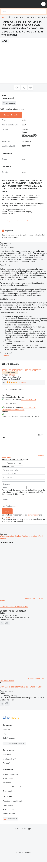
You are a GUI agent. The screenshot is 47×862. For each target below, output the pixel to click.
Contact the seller (11, 115)
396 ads (12, 375)
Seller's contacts (9, 738)
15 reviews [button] (22, 382)
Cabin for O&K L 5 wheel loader (14, 606)
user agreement (8, 517)
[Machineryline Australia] (16, 4)
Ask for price (10, 103)
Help (4, 734)
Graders (18, 536)
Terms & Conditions (10, 774)
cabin (24, 120)
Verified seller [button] (10, 372)
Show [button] (18, 400)
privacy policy (33, 515)
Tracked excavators (30, 536)
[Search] (43, 11)
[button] (43, 4)
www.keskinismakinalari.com (13, 410)
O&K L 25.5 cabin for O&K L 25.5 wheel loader (20, 687)
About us (6, 730)
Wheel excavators (7, 536)
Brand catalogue (9, 791)
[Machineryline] (9, 17)
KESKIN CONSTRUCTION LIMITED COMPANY (21, 370)
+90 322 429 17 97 (28, 408)
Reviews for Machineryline (13, 787)
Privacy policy (8, 778)
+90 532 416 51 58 (28, 400)
